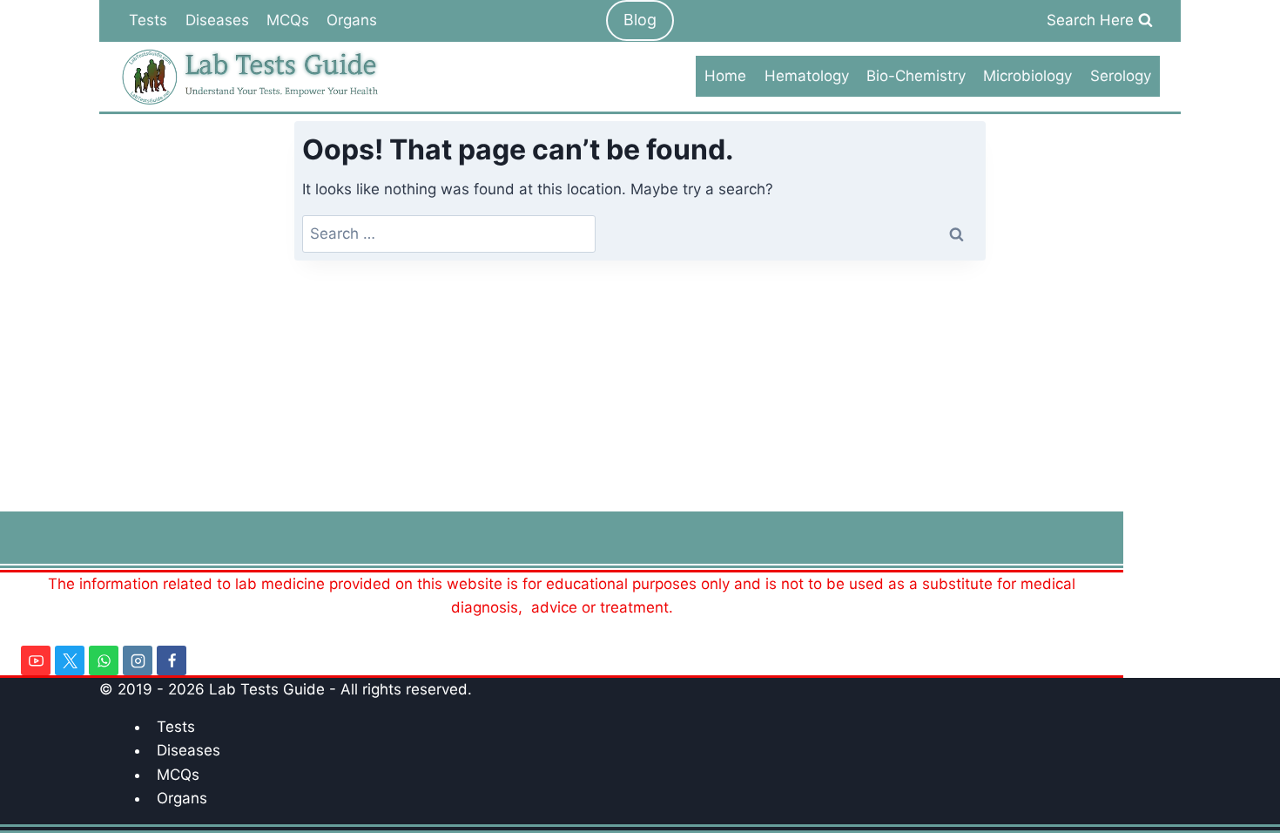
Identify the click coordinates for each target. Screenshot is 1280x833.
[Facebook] (171, 660)
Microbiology (1027, 76)
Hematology (807, 76)
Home (725, 76)
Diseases (217, 20)
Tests (148, 20)
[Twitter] (69, 660)
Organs (352, 20)
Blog (640, 19)
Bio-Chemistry (916, 76)
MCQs (287, 20)
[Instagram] (137, 660)
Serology (1120, 76)
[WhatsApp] (103, 660)
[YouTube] (36, 660)
